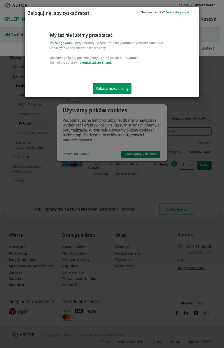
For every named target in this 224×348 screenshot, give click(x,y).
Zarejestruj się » (177, 12)
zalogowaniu (64, 43)
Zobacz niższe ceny (112, 88)
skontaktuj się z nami (95, 63)
